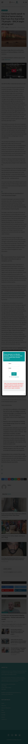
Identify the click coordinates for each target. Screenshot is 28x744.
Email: (10, 368)
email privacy (17, 376)
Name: (10, 363)
